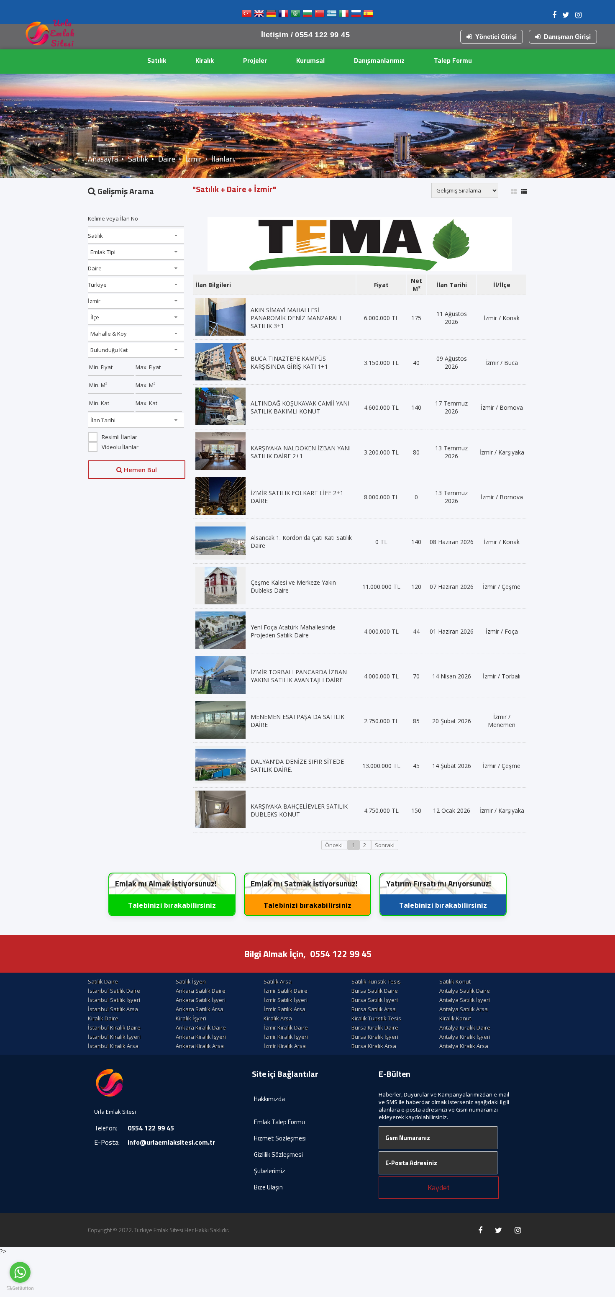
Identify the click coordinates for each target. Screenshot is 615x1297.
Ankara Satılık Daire (201, 990)
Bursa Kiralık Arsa (373, 1046)
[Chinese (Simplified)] (320, 15)
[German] (271, 15)
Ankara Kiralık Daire (201, 1027)
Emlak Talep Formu (279, 1122)
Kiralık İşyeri (191, 1018)
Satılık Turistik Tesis (376, 981)
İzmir (193, 158)
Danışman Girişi (567, 36)
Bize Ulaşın (268, 1187)
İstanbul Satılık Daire (114, 990)
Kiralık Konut (455, 1018)
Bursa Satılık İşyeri (374, 1000)
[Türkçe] (247, 15)
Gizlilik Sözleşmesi (278, 1154)
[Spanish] (368, 15)
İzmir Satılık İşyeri (286, 1000)
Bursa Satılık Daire (374, 990)
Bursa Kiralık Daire (374, 1027)
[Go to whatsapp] (20, 1272)
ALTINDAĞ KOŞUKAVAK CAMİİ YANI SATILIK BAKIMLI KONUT (300, 407)
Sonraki (385, 845)
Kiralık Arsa (278, 1018)
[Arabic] (295, 15)
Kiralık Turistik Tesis (376, 1018)
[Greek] (332, 15)
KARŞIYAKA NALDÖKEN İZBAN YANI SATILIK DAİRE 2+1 (301, 452)
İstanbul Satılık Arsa (113, 1009)
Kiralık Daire (103, 1018)
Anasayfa (103, 158)
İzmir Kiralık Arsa (285, 1046)
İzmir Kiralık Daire (286, 1027)
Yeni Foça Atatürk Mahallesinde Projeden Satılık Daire (293, 631)
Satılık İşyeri (191, 981)
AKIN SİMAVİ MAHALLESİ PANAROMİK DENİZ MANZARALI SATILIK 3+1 (296, 318)
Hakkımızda (269, 1099)
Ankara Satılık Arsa (199, 1009)
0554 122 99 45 (341, 954)
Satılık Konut (455, 981)
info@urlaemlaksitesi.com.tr (171, 1142)
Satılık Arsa (278, 981)
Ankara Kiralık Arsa (200, 1046)
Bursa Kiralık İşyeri (374, 1036)
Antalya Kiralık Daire (464, 1027)
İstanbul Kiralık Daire (114, 1027)
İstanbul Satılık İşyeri (114, 1000)
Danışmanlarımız (379, 60)
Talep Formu (453, 60)
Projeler (255, 60)
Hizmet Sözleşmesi (280, 1138)
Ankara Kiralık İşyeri (201, 1036)
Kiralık (204, 60)
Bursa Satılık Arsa (373, 1009)
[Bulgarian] (307, 15)
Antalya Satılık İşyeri (464, 1000)
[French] (283, 15)
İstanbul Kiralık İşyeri (114, 1036)
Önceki (334, 845)
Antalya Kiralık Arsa (463, 1046)
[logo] (50, 35)
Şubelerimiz (269, 1171)
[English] (259, 15)
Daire (166, 158)
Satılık (156, 60)
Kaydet (439, 1187)
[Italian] (344, 15)
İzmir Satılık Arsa (284, 1009)
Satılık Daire (103, 981)
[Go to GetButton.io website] (20, 1288)
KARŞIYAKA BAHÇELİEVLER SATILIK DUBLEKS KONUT (299, 810)
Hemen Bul (139, 469)
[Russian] (356, 15)
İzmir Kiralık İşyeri (286, 1036)
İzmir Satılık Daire (286, 990)
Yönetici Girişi (496, 36)
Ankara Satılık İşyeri (201, 1000)
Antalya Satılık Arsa (463, 1009)
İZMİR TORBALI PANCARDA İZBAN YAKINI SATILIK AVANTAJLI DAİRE (299, 676)
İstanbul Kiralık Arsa (113, 1046)
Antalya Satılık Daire (464, 990)
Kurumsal (310, 60)
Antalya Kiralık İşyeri (464, 1036)
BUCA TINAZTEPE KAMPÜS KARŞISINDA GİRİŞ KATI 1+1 (289, 362)
